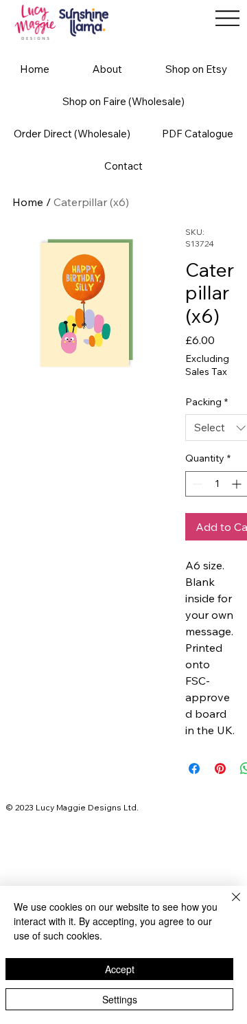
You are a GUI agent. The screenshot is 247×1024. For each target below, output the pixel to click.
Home (27, 202)
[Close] (227, 905)
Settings (119, 999)
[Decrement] (195, 484)
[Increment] (237, 484)
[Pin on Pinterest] (220, 768)
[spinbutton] (216, 484)
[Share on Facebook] (194, 768)
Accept (119, 969)
